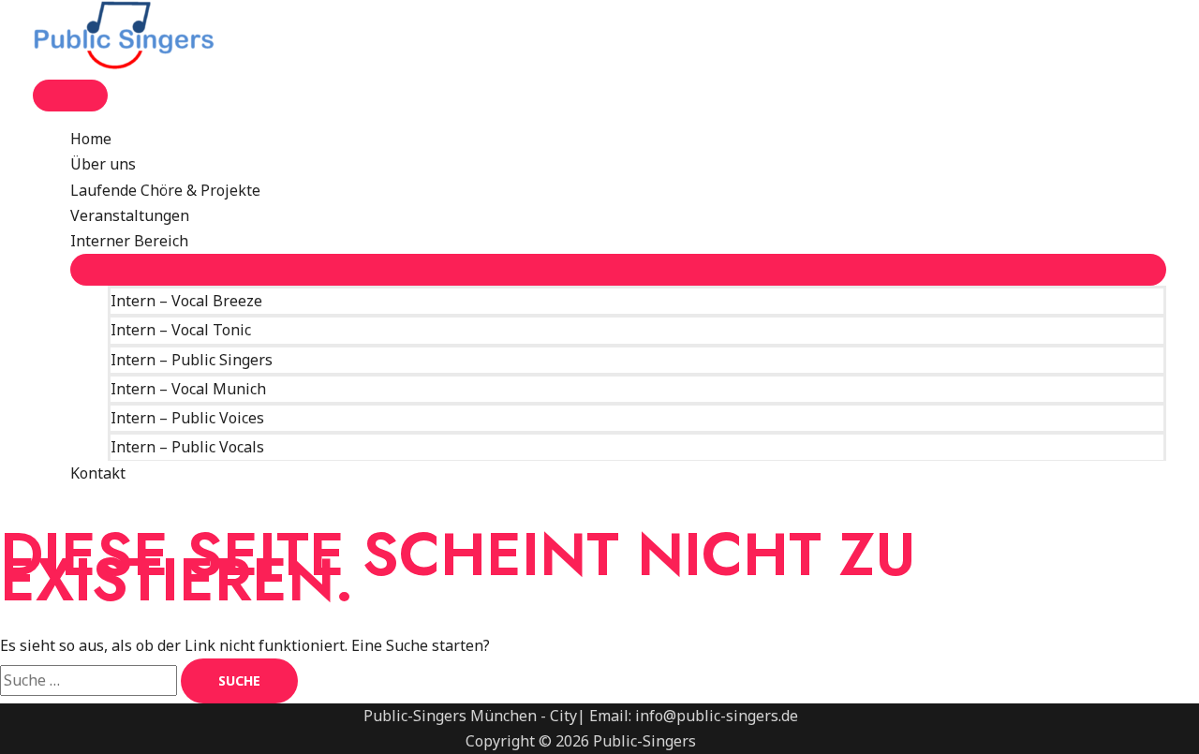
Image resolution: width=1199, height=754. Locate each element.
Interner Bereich (129, 240)
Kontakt (98, 473)
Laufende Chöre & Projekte (165, 190)
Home (90, 138)
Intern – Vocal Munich (188, 388)
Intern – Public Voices (187, 417)
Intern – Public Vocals (187, 446)
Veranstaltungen (129, 215)
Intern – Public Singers (192, 359)
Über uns (103, 164)
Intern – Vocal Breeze (186, 300)
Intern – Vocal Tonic (181, 329)
